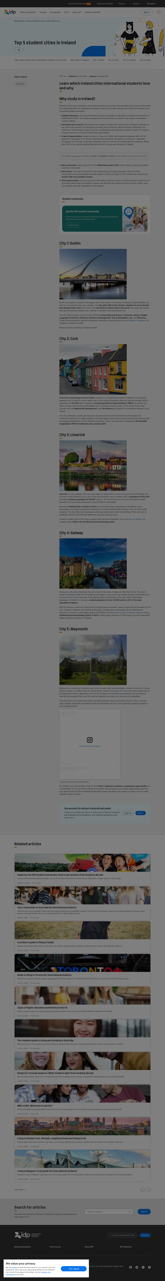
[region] (46, 1268)
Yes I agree (74, 1269)
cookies (15, 1267)
